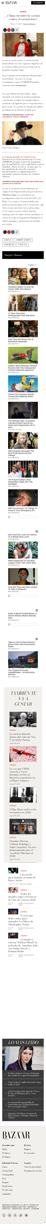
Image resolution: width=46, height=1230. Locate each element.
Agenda (23, 11)
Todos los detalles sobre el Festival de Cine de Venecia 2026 (22, 897)
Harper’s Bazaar (29, 24)
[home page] (11, 3)
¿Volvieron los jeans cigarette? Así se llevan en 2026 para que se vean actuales (24, 1093)
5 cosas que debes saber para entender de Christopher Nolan (20, 920)
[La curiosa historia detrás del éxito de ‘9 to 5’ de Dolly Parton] (23, 719)
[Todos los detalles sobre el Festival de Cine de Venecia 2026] (13, 890)
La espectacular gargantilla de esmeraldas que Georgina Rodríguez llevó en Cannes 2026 (23, 1104)
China (7, 239)
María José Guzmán (26, 884)
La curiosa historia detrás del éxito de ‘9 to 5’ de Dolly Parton (22, 737)
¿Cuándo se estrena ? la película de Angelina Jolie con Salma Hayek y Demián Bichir (23, 945)
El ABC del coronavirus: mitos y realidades (17, 116)
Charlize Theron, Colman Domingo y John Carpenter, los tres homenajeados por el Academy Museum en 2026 (22, 848)
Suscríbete (38, 3)
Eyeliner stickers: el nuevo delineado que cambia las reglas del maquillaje (23, 1074)
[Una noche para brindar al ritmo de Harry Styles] (13, 870)
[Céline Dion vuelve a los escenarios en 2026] (23, 795)
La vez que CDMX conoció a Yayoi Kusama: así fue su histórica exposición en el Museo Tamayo (22, 775)
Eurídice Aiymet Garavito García (26, 904)
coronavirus (23, 239)
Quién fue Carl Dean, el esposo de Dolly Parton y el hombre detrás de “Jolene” (23, 1115)
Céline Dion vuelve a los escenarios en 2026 (23, 810)
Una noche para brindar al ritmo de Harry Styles (22, 877)
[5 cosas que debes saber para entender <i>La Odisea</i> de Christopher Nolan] (13, 911)
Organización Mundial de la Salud (19, 158)
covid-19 (8, 244)
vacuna (22, 244)
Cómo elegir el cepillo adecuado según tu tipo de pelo (24, 1083)
